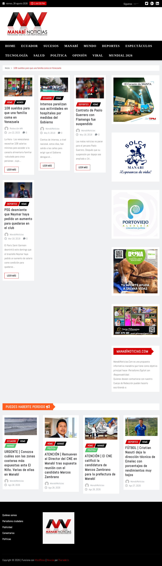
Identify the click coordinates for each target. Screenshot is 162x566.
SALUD (39, 55)
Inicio (7, 67)
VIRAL (98, 55)
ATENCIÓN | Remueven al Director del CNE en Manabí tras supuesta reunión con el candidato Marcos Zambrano (61, 465)
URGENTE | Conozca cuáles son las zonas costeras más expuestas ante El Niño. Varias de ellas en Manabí (19, 462)
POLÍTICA (58, 55)
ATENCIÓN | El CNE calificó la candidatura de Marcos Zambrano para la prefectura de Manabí (100, 467)
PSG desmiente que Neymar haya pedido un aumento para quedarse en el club (18, 218)
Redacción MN (16, 128)
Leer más (11, 169)
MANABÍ (71, 46)
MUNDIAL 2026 (121, 55)
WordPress (40, 560)
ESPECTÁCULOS (138, 46)
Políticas (6, 539)
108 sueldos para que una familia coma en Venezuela (37, 67)
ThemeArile (63, 560)
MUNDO (90, 46)
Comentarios (8, 533)
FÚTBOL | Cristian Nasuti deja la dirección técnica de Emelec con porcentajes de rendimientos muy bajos (140, 461)
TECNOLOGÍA (16, 55)
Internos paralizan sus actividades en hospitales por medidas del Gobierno (54, 113)
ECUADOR (29, 46)
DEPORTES (111, 46)
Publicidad (7, 527)
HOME (10, 46)
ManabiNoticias (52, 128)
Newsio (50, 560)
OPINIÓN (79, 55)
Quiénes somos (9, 515)
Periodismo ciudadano (12, 521)
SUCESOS (51, 46)
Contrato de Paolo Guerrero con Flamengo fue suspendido (89, 117)
